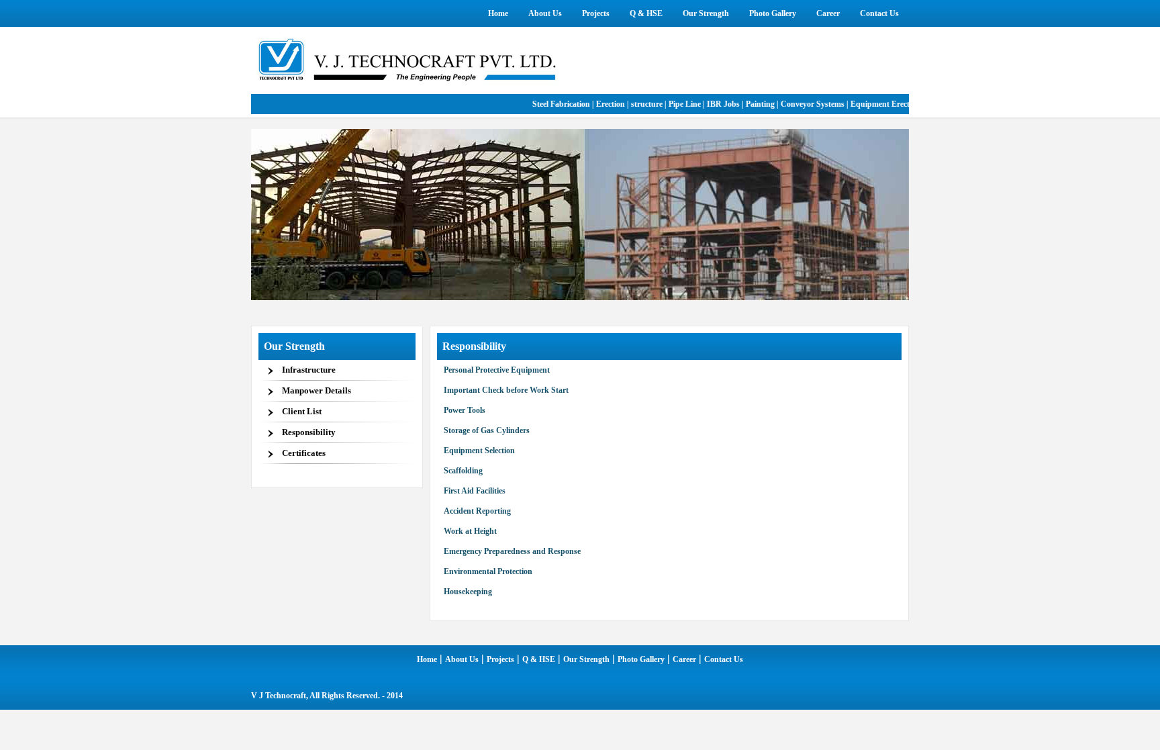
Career (684, 659)
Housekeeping (468, 591)
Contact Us (723, 659)
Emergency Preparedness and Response (512, 551)
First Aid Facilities (474, 491)
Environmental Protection (488, 571)
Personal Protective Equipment (497, 370)
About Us (462, 659)
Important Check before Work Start (506, 390)
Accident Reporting (477, 511)
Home (427, 659)
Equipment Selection (479, 450)
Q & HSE (538, 659)
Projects (500, 659)
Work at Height (470, 531)
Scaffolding (463, 470)
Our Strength (586, 659)
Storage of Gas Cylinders (487, 430)
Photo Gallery (641, 659)
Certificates (304, 453)
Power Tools (464, 410)
